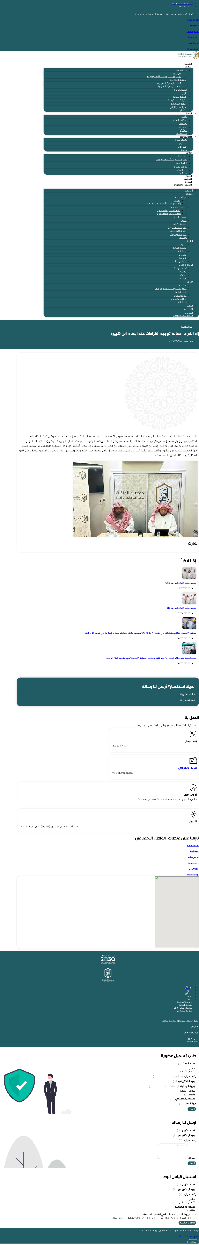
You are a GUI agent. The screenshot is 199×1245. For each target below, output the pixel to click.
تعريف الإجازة (181, 140)
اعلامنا (189, 113)
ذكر (190, 1071)
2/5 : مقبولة (134, 1218)
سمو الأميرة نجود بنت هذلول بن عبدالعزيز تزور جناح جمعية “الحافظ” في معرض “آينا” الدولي (151, 658)
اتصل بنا (188, 182)
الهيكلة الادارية (180, 97)
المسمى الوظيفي (185, 1098)
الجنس (192, 1068)
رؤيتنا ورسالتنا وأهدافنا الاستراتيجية (164, 76)
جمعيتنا (188, 67)
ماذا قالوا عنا (181, 133)
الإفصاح (183, 110)
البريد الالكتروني (187, 1081)
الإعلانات (183, 123)
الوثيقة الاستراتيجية (177, 100)
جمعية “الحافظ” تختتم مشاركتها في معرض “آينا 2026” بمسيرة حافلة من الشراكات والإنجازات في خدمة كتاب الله (140, 633)
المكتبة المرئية (180, 120)
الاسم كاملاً (189, 1063)
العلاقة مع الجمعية (185, 1207)
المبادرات (183, 127)
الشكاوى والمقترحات (183, 185)
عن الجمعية (181, 70)
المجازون (183, 143)
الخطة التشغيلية (179, 104)
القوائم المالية (180, 166)
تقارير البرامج (181, 163)
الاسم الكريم (189, 1130)
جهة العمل (190, 1103)
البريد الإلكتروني (187, 768)
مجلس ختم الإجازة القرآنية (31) (181, 608)
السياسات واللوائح (178, 107)
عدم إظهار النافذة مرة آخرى (187, 1236)
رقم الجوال (190, 1076)
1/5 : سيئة (117, 1218)
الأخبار (184, 116)
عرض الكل (182, 156)
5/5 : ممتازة (186, 1218)
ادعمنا (189, 176)
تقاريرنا (189, 153)
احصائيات (183, 173)
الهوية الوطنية (188, 1086)
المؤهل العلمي (187, 1091)
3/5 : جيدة (150, 1218)
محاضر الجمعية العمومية (169, 86)
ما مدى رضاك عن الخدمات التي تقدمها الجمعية (169, 1214)
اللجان (184, 93)
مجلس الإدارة (180, 90)
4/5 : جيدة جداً (168, 1218)
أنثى (181, 1071)
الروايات (184, 150)
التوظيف (188, 179)
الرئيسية (188, 64)
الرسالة (192, 1158)
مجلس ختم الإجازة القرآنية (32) (180, 583)
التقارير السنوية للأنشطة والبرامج (171, 159)
